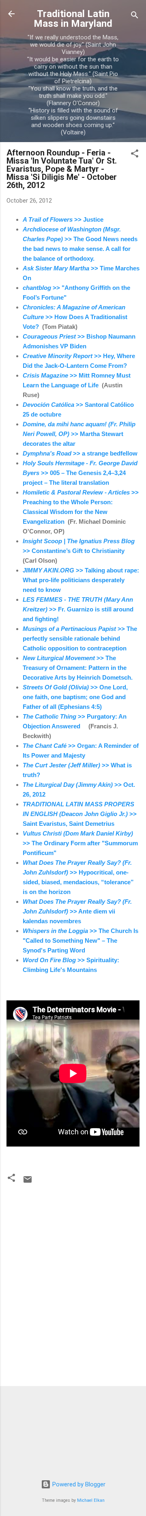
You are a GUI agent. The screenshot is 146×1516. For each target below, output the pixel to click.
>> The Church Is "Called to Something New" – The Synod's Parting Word (80, 940)
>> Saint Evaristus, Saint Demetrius (80, 814)
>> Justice (63, 219)
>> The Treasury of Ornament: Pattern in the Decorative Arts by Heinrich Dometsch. (78, 667)
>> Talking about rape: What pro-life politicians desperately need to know (81, 580)
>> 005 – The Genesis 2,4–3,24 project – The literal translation (80, 473)
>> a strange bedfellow (80, 453)
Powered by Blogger (78, 1484)
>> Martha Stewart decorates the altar (79, 434)
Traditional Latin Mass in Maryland (73, 18)
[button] (135, 155)
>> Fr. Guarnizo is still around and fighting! (78, 609)
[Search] (135, 16)
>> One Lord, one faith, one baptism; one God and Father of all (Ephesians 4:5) (75, 697)
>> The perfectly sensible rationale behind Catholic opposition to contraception (80, 638)
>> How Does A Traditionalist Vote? (75, 317)
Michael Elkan (91, 1500)
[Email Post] (27, 1182)
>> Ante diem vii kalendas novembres (77, 911)
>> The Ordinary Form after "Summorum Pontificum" (80, 843)
